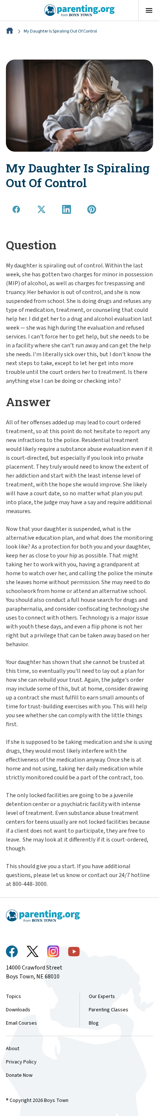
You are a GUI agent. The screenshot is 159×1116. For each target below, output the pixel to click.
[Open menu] (148, 10)
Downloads (18, 1010)
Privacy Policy (21, 1062)
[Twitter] (32, 951)
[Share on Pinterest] (91, 209)
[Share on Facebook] (16, 209)
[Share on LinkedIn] (66, 209)
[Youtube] (74, 952)
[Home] (10, 31)
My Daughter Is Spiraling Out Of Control (60, 31)
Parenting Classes (108, 1010)
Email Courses (21, 1023)
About (12, 1048)
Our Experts (102, 996)
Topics (13, 996)
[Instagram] (53, 951)
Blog (94, 1023)
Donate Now (19, 1075)
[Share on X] (41, 209)
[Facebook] (12, 951)
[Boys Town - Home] (79, 10)
